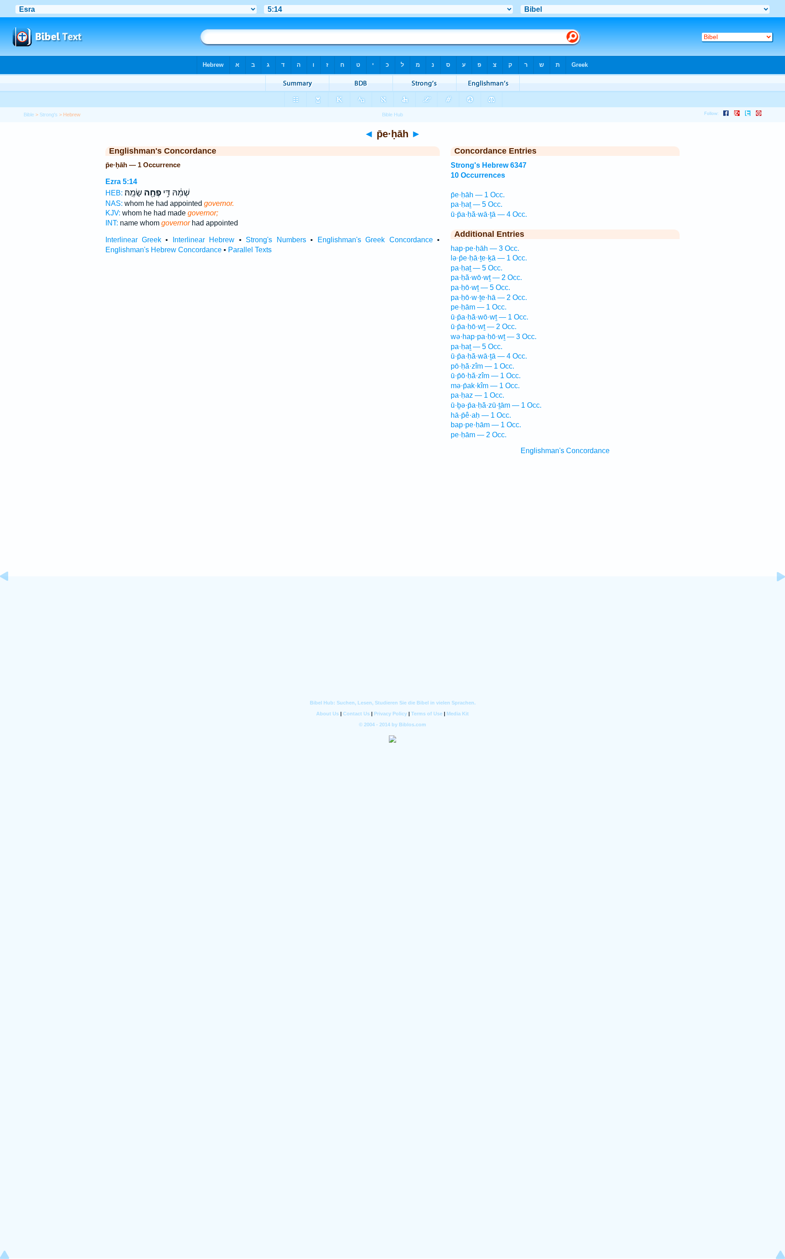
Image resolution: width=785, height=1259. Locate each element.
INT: (111, 223)
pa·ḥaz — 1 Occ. (477, 395)
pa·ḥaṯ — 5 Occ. (476, 204)
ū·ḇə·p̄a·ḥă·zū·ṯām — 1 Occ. (496, 405)
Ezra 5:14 (121, 181)
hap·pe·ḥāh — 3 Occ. (485, 248)
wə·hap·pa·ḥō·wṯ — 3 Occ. (494, 336)
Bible (29, 114)
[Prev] (11, 597)
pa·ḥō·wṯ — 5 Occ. (480, 287)
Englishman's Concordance (565, 451)
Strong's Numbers (276, 240)
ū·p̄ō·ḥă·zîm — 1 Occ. (486, 376)
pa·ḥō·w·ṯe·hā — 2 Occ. (489, 297)
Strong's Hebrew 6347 (489, 165)
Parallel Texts (250, 250)
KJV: (112, 213)
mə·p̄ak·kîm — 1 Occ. (485, 386)
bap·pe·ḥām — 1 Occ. (486, 425)
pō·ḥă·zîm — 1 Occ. (482, 366)
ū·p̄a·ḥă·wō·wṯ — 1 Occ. (489, 317)
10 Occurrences (478, 175)
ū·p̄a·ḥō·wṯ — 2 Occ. (484, 326)
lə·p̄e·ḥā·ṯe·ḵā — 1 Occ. (489, 258)
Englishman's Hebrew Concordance (163, 250)
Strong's (49, 114)
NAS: (114, 203)
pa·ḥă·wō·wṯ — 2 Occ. (486, 277)
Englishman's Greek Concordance (375, 240)
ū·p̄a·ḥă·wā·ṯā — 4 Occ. (489, 214)
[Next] (773, 597)
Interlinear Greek (133, 240)
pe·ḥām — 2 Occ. (479, 435)
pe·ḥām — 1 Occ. (479, 307)
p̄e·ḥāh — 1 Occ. (478, 195)
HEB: (114, 193)
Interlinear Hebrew (203, 240)
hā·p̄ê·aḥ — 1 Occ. (481, 415)
